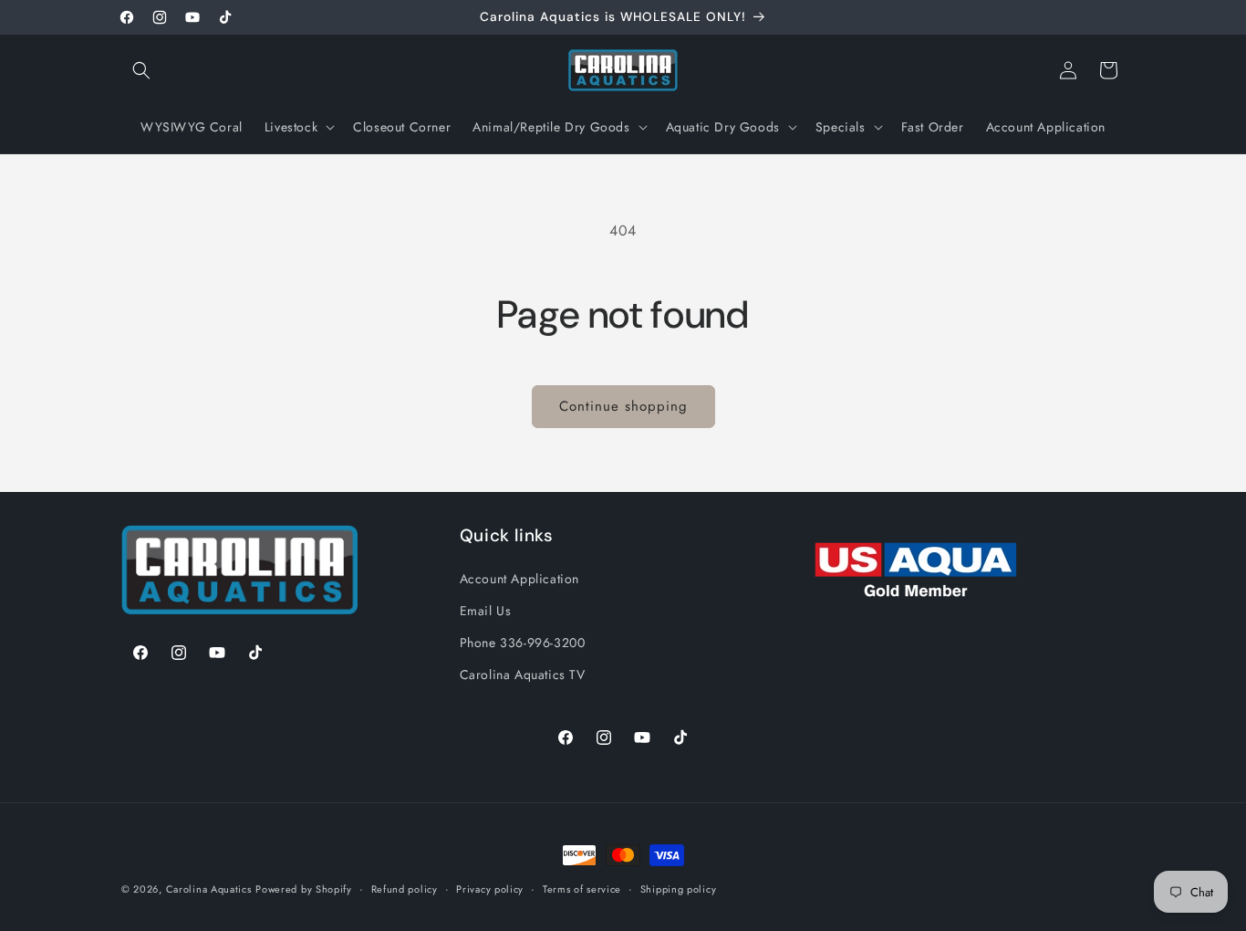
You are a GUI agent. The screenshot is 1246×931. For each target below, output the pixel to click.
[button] (141, 70)
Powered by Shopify (303, 889)
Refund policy (404, 888)
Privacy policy (490, 888)
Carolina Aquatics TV (523, 673)
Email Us (486, 610)
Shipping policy (678, 888)
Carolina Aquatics (209, 889)
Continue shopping (623, 406)
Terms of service (582, 888)
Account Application (519, 578)
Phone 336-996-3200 (523, 642)
